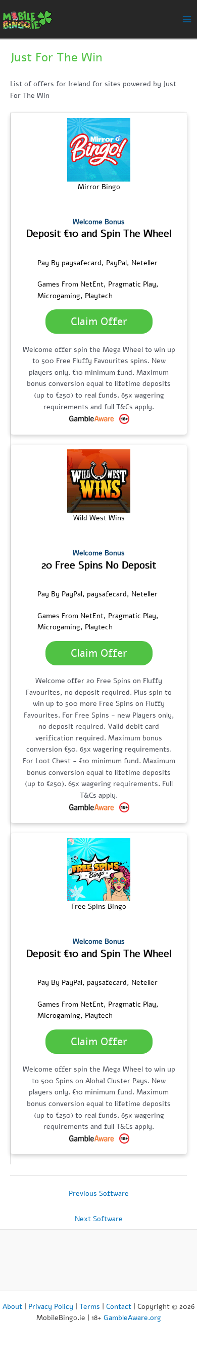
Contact (118, 1306)
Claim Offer (99, 321)
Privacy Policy (50, 1306)
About (12, 1306)
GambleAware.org (132, 1318)
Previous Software (99, 1193)
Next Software (99, 1219)
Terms (89, 1306)
